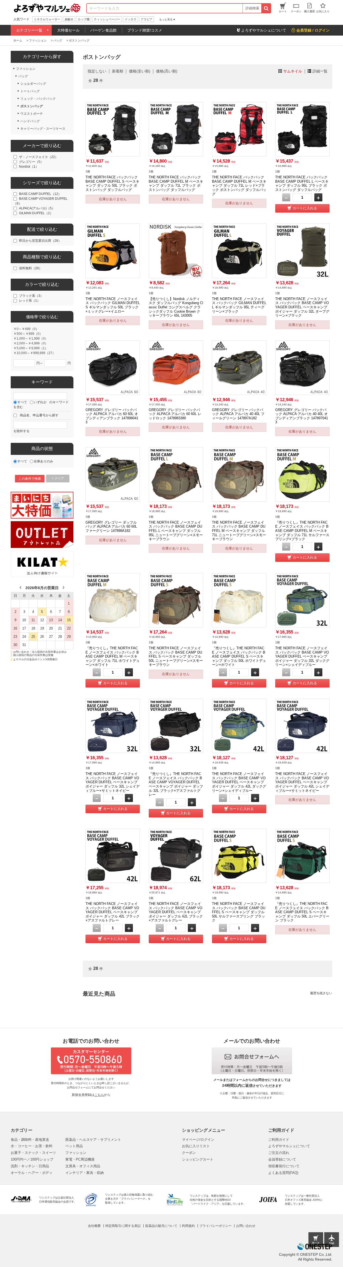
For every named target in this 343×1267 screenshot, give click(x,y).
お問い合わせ (245, 1226)
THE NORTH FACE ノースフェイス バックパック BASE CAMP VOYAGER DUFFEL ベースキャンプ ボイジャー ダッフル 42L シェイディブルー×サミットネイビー (302, 782)
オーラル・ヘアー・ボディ (32, 1173)
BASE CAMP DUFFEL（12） (40, 194)
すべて (22, 402)
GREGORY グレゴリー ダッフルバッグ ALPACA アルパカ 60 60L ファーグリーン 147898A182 (111, 526)
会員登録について (282, 1159)
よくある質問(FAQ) (283, 1173)
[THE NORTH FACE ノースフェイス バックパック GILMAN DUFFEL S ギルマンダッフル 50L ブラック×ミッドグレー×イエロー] (112, 251)
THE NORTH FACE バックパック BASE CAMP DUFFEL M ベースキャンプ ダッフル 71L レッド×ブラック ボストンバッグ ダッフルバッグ (239, 185)
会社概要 (94, 1226)
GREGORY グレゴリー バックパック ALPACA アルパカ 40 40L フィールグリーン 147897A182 (238, 414)
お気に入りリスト (196, 1146)
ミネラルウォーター (47, 19)
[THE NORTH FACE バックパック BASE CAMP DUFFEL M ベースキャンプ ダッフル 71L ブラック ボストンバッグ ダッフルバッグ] (176, 129)
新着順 (117, 71)
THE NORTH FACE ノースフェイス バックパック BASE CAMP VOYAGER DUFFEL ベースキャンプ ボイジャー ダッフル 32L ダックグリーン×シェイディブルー (302, 656)
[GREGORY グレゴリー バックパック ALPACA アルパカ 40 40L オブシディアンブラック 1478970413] (302, 367)
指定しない (97, 71)
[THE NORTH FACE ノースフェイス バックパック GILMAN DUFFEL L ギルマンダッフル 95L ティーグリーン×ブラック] (239, 251)
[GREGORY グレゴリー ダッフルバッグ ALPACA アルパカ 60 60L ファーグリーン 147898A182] (112, 474)
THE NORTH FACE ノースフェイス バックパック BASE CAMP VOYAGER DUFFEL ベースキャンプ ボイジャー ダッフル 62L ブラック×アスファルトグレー (176, 912)
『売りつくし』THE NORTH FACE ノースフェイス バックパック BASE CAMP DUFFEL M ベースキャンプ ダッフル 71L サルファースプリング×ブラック (302, 530)
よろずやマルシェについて (289, 1146)
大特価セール (68, 30)
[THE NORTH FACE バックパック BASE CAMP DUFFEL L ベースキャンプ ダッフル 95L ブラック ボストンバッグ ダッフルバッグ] (302, 129)
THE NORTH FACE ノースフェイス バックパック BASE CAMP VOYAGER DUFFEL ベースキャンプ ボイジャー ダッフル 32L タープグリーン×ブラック (302, 307)
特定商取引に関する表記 (123, 1226)
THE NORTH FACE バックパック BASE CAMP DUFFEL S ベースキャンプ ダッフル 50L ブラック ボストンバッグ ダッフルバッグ (112, 183)
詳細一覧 (319, 71)
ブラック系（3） (31, 296)
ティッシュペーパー (107, 19)
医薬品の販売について (161, 1226)
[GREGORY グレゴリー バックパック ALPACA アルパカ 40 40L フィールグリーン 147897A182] (239, 367)
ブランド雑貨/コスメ (144, 30)
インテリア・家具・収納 (84, 1173)
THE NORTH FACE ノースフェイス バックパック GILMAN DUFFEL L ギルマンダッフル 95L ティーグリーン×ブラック (239, 305)
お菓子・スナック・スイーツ (33, 1153)
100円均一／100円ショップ (32, 1159)
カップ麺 (84, 19)
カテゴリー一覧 (29, 30)
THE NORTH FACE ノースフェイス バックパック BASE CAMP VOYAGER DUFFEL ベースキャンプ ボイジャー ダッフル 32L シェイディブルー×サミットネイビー (112, 782)
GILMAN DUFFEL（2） (36, 213)
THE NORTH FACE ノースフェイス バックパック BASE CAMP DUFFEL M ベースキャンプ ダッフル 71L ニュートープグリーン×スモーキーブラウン (239, 530)
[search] (266, 8)
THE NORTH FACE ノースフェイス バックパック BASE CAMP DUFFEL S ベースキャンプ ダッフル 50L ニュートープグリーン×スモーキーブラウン (176, 656)
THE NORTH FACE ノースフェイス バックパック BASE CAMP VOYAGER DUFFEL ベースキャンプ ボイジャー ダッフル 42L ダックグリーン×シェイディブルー (239, 782)
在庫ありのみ (43, 461)
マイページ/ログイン (198, 1140)
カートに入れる (305, 208)
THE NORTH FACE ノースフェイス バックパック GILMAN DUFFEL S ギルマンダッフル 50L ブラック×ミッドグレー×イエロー (112, 305)
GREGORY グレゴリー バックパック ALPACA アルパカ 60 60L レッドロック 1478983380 (175, 414)
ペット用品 (74, 1146)
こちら (99, 1095)
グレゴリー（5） (31, 162)
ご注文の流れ (278, 1153)
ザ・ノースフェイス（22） (38, 157)
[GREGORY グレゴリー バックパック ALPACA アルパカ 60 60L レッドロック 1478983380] (176, 367)
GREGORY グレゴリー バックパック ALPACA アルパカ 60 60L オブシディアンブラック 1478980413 (111, 416)
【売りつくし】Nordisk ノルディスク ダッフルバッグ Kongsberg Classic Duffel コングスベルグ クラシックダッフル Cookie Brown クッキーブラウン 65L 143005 (176, 307)
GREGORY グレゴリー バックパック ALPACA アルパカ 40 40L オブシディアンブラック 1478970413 (301, 416)
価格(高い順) (166, 71)
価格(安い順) (139, 71)
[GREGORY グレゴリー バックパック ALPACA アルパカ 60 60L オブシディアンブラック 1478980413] (112, 367)
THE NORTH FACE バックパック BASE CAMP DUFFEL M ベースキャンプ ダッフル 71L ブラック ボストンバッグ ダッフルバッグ (176, 183)
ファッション (75, 1153)
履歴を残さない (321, 993)
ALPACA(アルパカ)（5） (37, 208)
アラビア (146, 19)
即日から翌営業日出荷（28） (40, 241)
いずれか (40, 402)
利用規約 (188, 1226)
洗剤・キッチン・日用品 (30, 1166)
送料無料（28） (30, 268)
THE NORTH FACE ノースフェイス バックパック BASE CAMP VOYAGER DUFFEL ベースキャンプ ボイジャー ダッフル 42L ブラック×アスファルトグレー (112, 912)
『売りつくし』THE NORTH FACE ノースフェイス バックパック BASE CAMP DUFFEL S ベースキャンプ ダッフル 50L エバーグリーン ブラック (302, 912)
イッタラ (130, 19)
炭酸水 (69, 19)
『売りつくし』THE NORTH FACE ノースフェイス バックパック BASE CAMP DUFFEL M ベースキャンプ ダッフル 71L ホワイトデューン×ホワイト (112, 656)
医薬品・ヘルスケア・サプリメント (93, 1140)
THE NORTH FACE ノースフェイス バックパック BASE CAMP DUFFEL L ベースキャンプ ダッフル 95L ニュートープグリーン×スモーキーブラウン (176, 530)
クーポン (189, 1153)
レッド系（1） (29, 300)
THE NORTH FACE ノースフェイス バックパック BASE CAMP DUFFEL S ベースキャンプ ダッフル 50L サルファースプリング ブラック (238, 912)
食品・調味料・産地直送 (30, 1140)
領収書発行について (284, 1166)
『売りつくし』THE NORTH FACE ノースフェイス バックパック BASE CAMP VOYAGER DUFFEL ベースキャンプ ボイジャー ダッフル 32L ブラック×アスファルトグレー (176, 784)
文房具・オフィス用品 (82, 1166)
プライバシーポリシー (215, 1226)
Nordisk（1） (29, 166)
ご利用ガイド (278, 1140)
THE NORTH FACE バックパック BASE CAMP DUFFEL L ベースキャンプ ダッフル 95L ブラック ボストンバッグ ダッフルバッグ (302, 183)
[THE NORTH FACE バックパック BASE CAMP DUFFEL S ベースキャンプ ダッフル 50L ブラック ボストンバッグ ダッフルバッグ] (112, 129)
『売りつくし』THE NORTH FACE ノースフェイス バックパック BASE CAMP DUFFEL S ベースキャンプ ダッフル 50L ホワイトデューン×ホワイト (239, 656)
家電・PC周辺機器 (80, 1159)
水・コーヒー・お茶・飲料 (32, 1146)
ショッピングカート (197, 1159)
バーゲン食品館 (103, 30)
